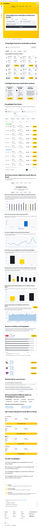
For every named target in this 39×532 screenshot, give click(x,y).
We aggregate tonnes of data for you (11, 504)
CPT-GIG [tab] (25, 182)
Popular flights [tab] (16, 401)
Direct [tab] (15, 51)
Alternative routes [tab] (8, 399)
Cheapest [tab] (7, 51)
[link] (10, 98)
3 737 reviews (11, 369)
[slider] (28, 116)
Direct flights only (24, 19)
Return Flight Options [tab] (23, 401)
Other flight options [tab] (9, 401)
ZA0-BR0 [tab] (12, 192)
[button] (38, 1)
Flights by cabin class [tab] (31, 399)
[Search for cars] (1, 10)
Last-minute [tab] (20, 51)
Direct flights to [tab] (23, 399)
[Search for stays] (1, 8)
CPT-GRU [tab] (17, 182)
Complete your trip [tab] (16, 399)
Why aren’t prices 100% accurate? (11, 506)
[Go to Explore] (1, 12)
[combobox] (17, 19)
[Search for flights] (1, 6)
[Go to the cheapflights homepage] (6, 3)
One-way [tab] (25, 51)
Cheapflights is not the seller (10, 502)
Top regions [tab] (30, 401)
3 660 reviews (11, 337)
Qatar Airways (11, 366)
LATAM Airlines (11, 371)
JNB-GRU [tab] (13, 182)
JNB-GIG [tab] (29, 182)
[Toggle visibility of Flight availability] (21, 228)
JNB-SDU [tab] (21, 182)
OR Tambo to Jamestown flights (26, 407)
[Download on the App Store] (31, 516)
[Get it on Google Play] (31, 514)
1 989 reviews (11, 374)
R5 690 (8, 17)
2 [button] (28, 169)
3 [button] (30, 169)
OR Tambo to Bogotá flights (9, 407)
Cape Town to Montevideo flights (26, 406)
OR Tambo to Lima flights (9, 406)
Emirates (10, 334)
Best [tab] (11, 51)
